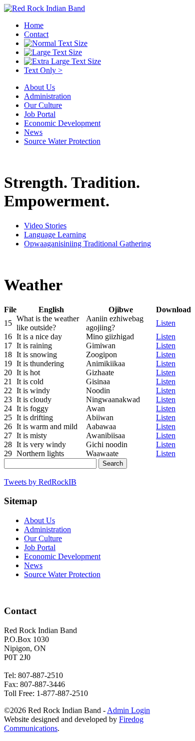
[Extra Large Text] (62, 61)
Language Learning (55, 234)
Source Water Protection (62, 141)
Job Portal (40, 114)
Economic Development (62, 123)
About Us (39, 87)
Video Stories (45, 225)
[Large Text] (53, 52)
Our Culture (43, 105)
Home (34, 25)
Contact (36, 34)
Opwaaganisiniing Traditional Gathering (87, 243)
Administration (47, 96)
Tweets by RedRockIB (40, 482)
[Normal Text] (56, 43)
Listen (166, 323)
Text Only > (43, 70)
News (33, 132)
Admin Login (128, 710)
